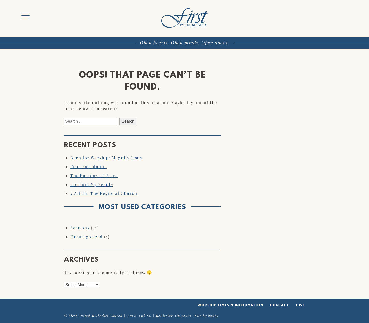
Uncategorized (86, 236)
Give (300, 305)
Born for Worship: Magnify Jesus (106, 157)
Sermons (79, 227)
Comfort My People (91, 184)
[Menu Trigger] (25, 16)
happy (213, 315)
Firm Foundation (88, 166)
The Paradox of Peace (94, 175)
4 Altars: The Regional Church (103, 193)
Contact (279, 305)
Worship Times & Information (230, 305)
